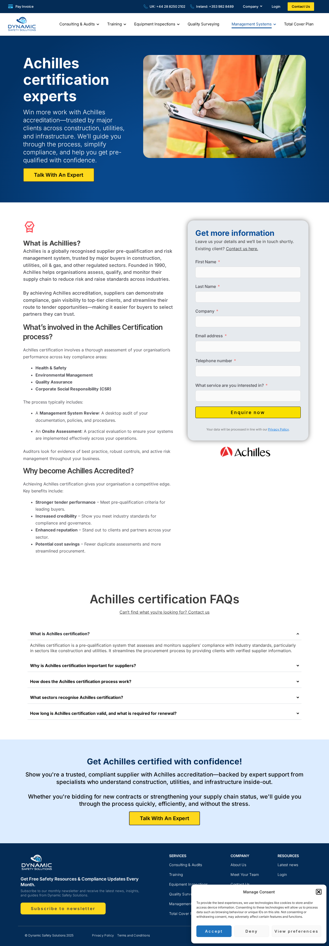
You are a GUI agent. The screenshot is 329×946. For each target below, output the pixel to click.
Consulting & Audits (77, 24)
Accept (214, 931)
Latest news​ (288, 865)
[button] (318, 891)
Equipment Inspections (154, 24)
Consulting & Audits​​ (185, 865)
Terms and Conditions (133, 935)
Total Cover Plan (299, 24)
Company (250, 6)
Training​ (176, 874)
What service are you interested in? (229, 385)
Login (276, 6)
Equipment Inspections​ (188, 884)
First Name (205, 261)
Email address (209, 335)
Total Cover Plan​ (183, 913)
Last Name (205, 286)
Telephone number (213, 360)
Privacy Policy (278, 429)
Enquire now (248, 412)
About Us (238, 865)
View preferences (296, 931)
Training (114, 24)
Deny (251, 931)
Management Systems (251, 24)
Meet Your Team (245, 874)
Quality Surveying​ (184, 894)
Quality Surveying (203, 24)
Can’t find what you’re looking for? (164, 612)
